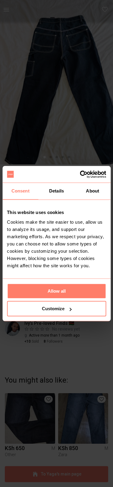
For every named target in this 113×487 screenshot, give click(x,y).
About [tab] (92, 190)
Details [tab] (56, 190)
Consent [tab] (20, 190)
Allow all (57, 291)
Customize (53, 308)
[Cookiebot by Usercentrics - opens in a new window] (80, 174)
